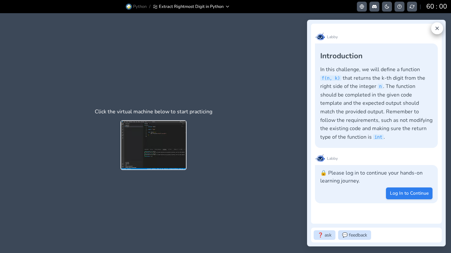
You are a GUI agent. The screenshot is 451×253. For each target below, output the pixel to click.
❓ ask (324, 235)
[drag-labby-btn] (303, 133)
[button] (191, 6)
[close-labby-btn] (437, 28)
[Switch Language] (362, 7)
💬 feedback (354, 235)
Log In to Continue (409, 193)
